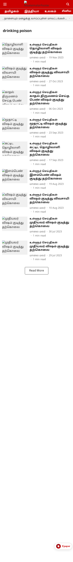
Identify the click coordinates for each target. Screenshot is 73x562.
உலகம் (50, 11)
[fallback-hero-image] (16, 53)
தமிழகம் (12, 11)
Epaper (66, 546)
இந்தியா (31, 11)
